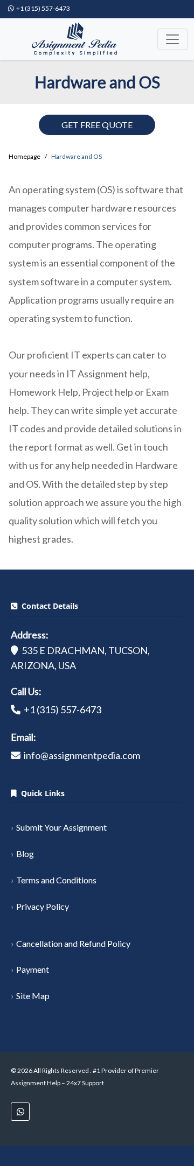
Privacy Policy (42, 906)
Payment (32, 969)
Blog (25, 853)
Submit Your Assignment (61, 827)
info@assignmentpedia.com (82, 755)
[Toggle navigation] (172, 39)
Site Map (33, 996)
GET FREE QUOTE (97, 125)
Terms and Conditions (56, 880)
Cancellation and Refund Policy (73, 943)
